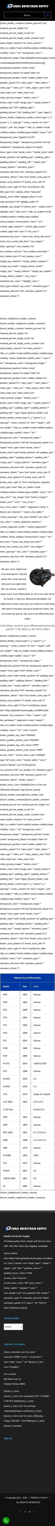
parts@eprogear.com (16, 1411)
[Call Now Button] (6, 1520)
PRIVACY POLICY (39, 1498)
